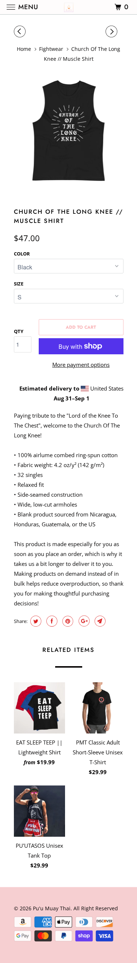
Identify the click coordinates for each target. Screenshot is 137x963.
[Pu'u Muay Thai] (68, 7)
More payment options (81, 364)
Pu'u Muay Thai (52, 908)
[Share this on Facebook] (51, 621)
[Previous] (21, 31)
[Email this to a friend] (99, 621)
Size (18, 283)
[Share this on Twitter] (34, 621)
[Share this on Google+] (83, 621)
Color (22, 253)
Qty (18, 331)
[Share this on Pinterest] (67, 621)
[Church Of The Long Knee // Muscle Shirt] (68, 131)
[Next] (112, 31)
